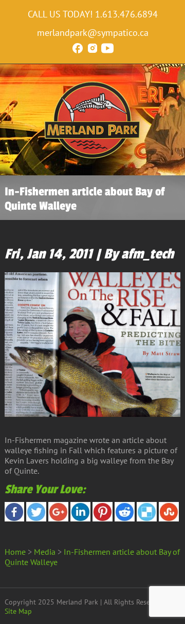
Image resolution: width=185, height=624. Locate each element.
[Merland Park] (92, 156)
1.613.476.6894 (126, 14)
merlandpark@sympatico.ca (93, 32)
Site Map (18, 611)
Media (44, 552)
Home (15, 552)
